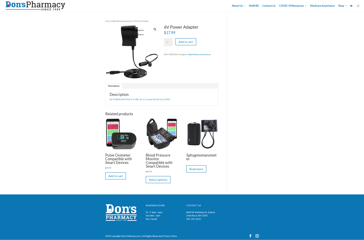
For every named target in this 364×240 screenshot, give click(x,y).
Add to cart (186, 41)
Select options (158, 179)
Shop (341, 6)
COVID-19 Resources (291, 6)
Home (107, 21)
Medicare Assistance (322, 6)
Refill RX (254, 6)
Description (113, 86)
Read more (196, 169)
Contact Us (269, 6)
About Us (237, 6)
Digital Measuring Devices (121, 21)
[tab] (114, 85)
